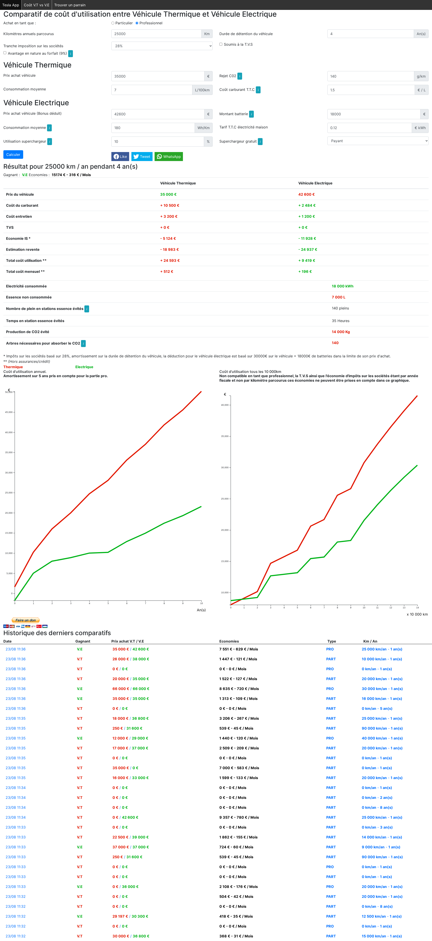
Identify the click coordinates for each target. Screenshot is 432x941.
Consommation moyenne (24, 89)
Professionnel (151, 23)
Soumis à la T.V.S (238, 44)
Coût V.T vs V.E (37, 5)
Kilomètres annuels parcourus (28, 33)
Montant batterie (235, 114)
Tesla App (10, 5)
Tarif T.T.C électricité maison (243, 127)
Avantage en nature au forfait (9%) (39, 53)
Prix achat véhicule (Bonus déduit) (32, 113)
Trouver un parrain (70, 5)
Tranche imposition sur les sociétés (33, 46)
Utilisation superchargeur (26, 141)
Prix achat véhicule (19, 75)
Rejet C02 (229, 76)
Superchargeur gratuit (240, 141)
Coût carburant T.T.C (239, 89)
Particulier (124, 23)
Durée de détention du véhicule (246, 33)
